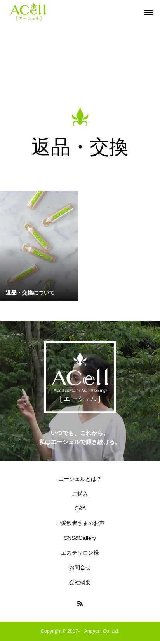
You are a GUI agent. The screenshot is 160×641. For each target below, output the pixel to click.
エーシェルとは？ (80, 479)
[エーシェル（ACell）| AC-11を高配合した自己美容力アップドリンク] (29, 11)
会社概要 (80, 582)
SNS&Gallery (80, 538)
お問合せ (80, 567)
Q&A (80, 508)
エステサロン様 (80, 553)
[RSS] (80, 603)
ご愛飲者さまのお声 (80, 523)
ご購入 (80, 493)
